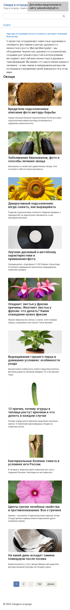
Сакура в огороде (15, 5)
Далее (50, 584)
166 (39, 584)
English (7, 24)
